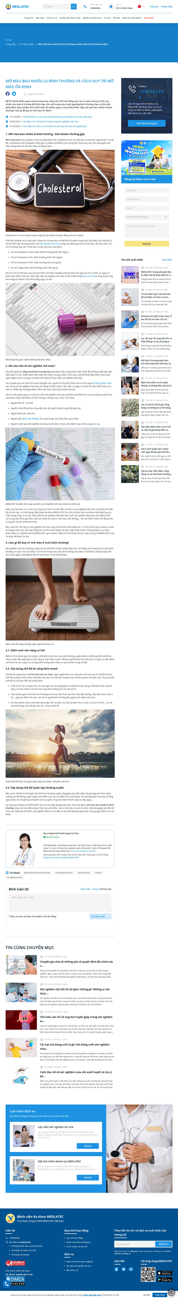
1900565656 (14, 1238)
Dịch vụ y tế (52, 18)
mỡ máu (98, 873)
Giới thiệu (40, 18)
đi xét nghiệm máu (102, 383)
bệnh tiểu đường (30, 418)
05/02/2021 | (44, 121)
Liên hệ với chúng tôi (147, 123)
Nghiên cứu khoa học (92, 18)
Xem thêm (167, 259)
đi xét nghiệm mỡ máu (64, 873)
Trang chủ (11, 44)
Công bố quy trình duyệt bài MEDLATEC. (61, 857)
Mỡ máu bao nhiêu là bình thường (37, 873)
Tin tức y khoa (27, 44)
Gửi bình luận (98, 916)
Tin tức (107, 18)
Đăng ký (154, 6)
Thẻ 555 (116, 18)
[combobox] (146, 217)
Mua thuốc (149, 18)
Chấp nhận (160, 1295)
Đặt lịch (88, 1146)
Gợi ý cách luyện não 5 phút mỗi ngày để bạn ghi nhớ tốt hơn (155, 452)
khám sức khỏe (89, 276)
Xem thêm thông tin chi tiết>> (84, 851)
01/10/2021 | (51, 116)
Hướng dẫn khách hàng (69, 18)
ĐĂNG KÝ (163, 1244)
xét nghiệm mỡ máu (50, 243)
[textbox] (147, 217)
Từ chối (146, 1295)
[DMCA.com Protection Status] (15, 1280)
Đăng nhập (167, 6)
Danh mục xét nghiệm (132, 18)
